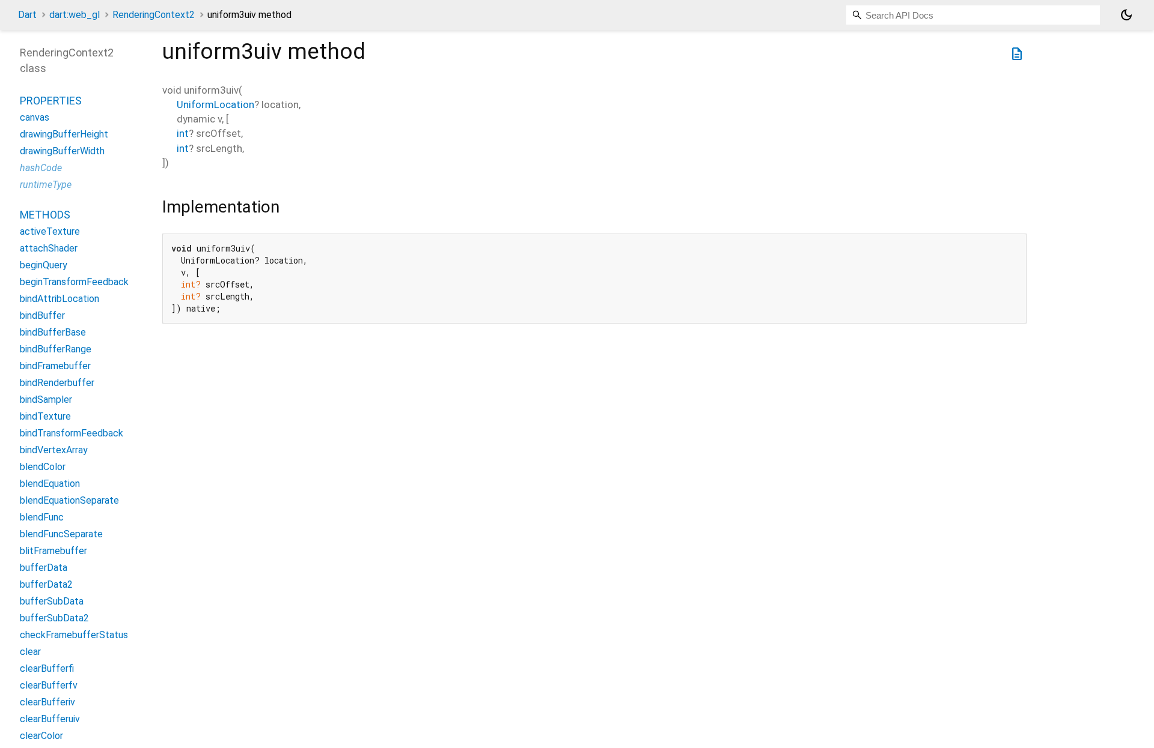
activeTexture (50, 231)
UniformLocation (215, 104)
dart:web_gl (74, 14)
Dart (27, 14)
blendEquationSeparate (69, 500)
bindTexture (45, 416)
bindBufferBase (53, 332)
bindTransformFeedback (71, 433)
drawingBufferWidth (62, 151)
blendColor (43, 466)
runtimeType (46, 184)
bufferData (43, 567)
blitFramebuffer (53, 550)
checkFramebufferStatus (74, 635)
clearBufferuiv (50, 719)
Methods (45, 214)
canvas (34, 117)
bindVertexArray (54, 450)
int (183, 133)
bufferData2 (46, 584)
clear (30, 651)
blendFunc (42, 517)
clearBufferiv (47, 702)
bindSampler (46, 399)
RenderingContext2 (153, 14)
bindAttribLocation (59, 298)
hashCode (41, 167)
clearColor (41, 735)
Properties (51, 100)
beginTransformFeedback (74, 282)
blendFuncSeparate (61, 534)
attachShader (49, 248)
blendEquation (50, 483)
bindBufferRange (55, 349)
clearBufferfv (49, 685)
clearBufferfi (47, 668)
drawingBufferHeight (64, 134)
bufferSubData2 (54, 618)
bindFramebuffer (55, 366)
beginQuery (43, 265)
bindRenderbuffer (57, 382)
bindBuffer (42, 315)
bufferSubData (52, 601)
